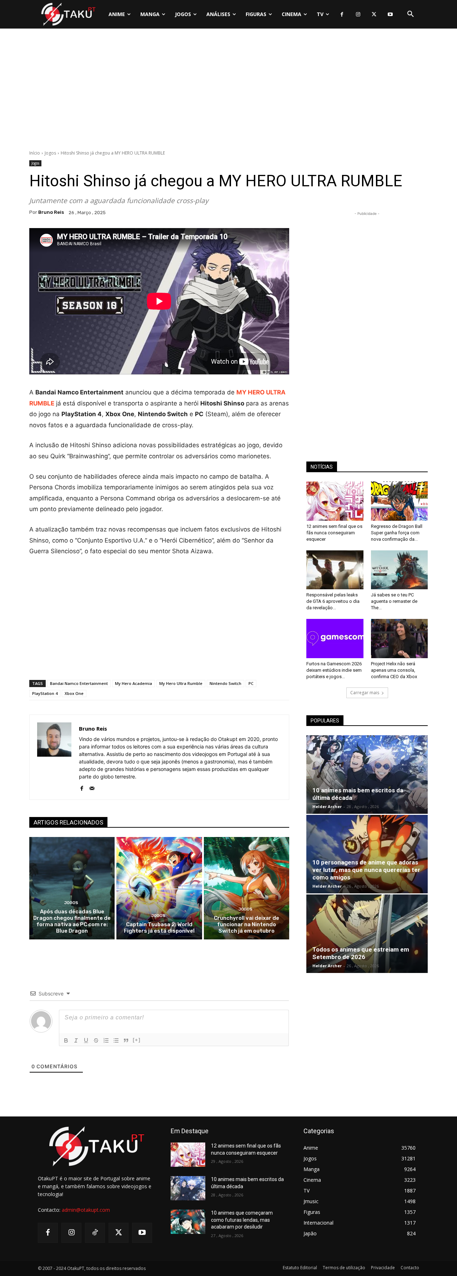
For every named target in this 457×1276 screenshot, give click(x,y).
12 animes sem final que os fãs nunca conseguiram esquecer (334, 533)
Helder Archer (327, 806)
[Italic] (76, 1040)
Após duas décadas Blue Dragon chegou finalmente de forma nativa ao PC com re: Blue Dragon (72, 921)
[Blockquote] (126, 1040)
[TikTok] (95, 1233)
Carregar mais (364, 693)
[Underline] (86, 1040)
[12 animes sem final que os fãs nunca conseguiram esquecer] (334, 501)
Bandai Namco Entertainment (79, 683)
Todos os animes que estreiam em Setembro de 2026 (360, 953)
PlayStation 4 (44, 693)
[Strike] (96, 1040)
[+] (137, 1040)
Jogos (50, 153)
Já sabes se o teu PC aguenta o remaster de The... (394, 601)
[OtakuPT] (68, 14)
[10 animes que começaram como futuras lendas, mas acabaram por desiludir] (188, 1222)
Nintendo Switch (225, 683)
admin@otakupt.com (86, 1209)
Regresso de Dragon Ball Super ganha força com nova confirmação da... (396, 533)
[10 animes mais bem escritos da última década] (367, 774)
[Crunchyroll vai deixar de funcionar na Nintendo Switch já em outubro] (246, 888)
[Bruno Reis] (54, 757)
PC (250, 683)
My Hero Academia (133, 683)
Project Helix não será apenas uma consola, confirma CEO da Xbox (394, 670)
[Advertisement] (228, 91)
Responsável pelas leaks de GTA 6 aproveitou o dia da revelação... (333, 601)
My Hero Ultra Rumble (180, 683)
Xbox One (74, 693)
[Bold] (66, 1040)
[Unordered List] (116, 1040)
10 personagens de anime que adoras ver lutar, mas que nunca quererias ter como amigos (366, 870)
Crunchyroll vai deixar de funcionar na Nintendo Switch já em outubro (246, 924)
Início (34, 153)
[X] (374, 14)
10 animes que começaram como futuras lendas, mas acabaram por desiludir (242, 1220)
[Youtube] (390, 14)
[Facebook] (342, 14)
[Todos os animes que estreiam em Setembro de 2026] (367, 933)
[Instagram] (358, 14)
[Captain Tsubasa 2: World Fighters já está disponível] (159, 888)
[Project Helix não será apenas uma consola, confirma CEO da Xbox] (399, 638)
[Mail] (92, 787)
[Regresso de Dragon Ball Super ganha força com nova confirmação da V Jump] (399, 501)
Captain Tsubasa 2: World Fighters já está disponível (159, 927)
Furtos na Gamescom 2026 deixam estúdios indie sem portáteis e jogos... (334, 670)
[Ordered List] (106, 1040)
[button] (410, 14)
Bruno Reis (51, 212)
